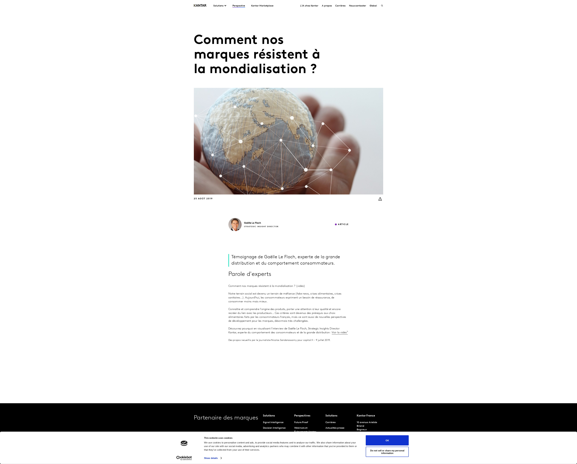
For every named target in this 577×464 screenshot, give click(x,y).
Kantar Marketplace (262, 6)
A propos (327, 6)
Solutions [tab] (218, 6)
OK (387, 440)
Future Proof (301, 422)
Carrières (340, 6)
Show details (211, 458)
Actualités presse (334, 428)
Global (373, 6)
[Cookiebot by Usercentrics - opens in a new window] (184, 458)
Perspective (238, 6)
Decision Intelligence (274, 428)
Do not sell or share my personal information (387, 451)
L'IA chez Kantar (309, 6)
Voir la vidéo (339, 332)
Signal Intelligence (273, 422)
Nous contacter (357, 6)
